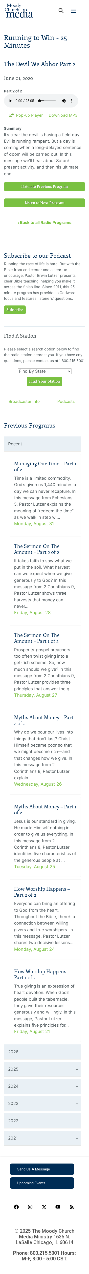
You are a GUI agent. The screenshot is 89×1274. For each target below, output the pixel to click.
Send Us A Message (33, 1169)
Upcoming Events (31, 1183)
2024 (13, 1086)
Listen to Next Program (45, 203)
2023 (13, 1103)
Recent (15, 443)
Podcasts (66, 401)
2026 (13, 1051)
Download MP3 (63, 115)
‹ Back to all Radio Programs (44, 222)
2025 (13, 1069)
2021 (13, 1138)
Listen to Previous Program (44, 186)
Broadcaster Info (24, 401)
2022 (13, 1120)
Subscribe (14, 310)
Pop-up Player (29, 115)
